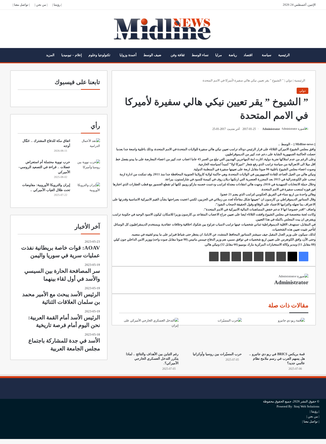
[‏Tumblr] (270, 256)
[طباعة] (214, 256)
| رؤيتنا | (57, 4)
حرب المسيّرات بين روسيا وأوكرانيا (217, 354)
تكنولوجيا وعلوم (99, 55)
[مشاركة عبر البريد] (225, 256)
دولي (289, 80)
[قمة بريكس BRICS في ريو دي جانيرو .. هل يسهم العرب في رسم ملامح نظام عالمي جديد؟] (277, 333)
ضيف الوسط (152, 55)
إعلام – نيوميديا (71, 55)
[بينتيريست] (258, 256)
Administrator (271, 129)
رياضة (233, 55)
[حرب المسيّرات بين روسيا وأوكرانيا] (214, 333)
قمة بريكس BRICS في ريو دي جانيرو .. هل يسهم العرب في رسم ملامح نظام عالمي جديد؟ (277, 358)
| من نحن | (41, 4)
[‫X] (292, 256)
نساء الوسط (200, 55)
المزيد (50, 55)
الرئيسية (284, 55)
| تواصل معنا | (21, 4)
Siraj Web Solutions (306, 406)
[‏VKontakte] (236, 256)
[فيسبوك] (303, 256)
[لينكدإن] (281, 256)
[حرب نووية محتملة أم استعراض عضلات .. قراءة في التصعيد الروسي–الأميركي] (87, 168)
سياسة (266, 55)
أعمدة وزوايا (128, 55)
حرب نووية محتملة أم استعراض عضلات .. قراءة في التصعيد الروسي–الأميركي (44, 167)
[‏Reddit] (247, 256)
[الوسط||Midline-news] (163, 29)
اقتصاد (248, 55)
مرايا (218, 55)
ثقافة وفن (178, 55)
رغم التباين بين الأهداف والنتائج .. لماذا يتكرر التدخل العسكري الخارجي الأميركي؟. (152, 358)
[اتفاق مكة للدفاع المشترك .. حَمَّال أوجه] (87, 147)
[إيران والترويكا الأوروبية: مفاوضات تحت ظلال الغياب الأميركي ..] (87, 191)
